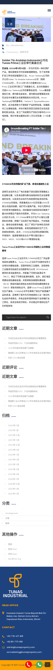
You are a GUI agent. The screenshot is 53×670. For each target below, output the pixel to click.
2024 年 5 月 (13, 493)
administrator (17, 45)
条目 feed (12, 549)
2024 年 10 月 (14, 484)
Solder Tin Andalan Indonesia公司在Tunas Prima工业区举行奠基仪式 (25, 61)
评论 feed (12, 554)
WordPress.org (14, 558)
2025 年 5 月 (13, 464)
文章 (7, 518)
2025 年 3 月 (13, 474)
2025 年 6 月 (13, 459)
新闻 (7, 523)
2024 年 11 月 (13, 479)
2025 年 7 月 (13, 454)
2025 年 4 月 (13, 469)
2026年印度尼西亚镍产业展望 (21, 348)
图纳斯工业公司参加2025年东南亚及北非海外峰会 (29, 353)
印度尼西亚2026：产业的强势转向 (23, 343)
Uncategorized (11, 513)
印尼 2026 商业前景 (16, 357)
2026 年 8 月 (13, 425)
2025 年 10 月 (14, 445)
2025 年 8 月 (13, 449)
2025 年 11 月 (13, 440)
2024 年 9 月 (13, 488)
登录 (10, 544)
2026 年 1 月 (13, 430)
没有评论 (24, 52)
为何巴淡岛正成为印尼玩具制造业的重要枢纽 (27, 338)
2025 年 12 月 (14, 435)
